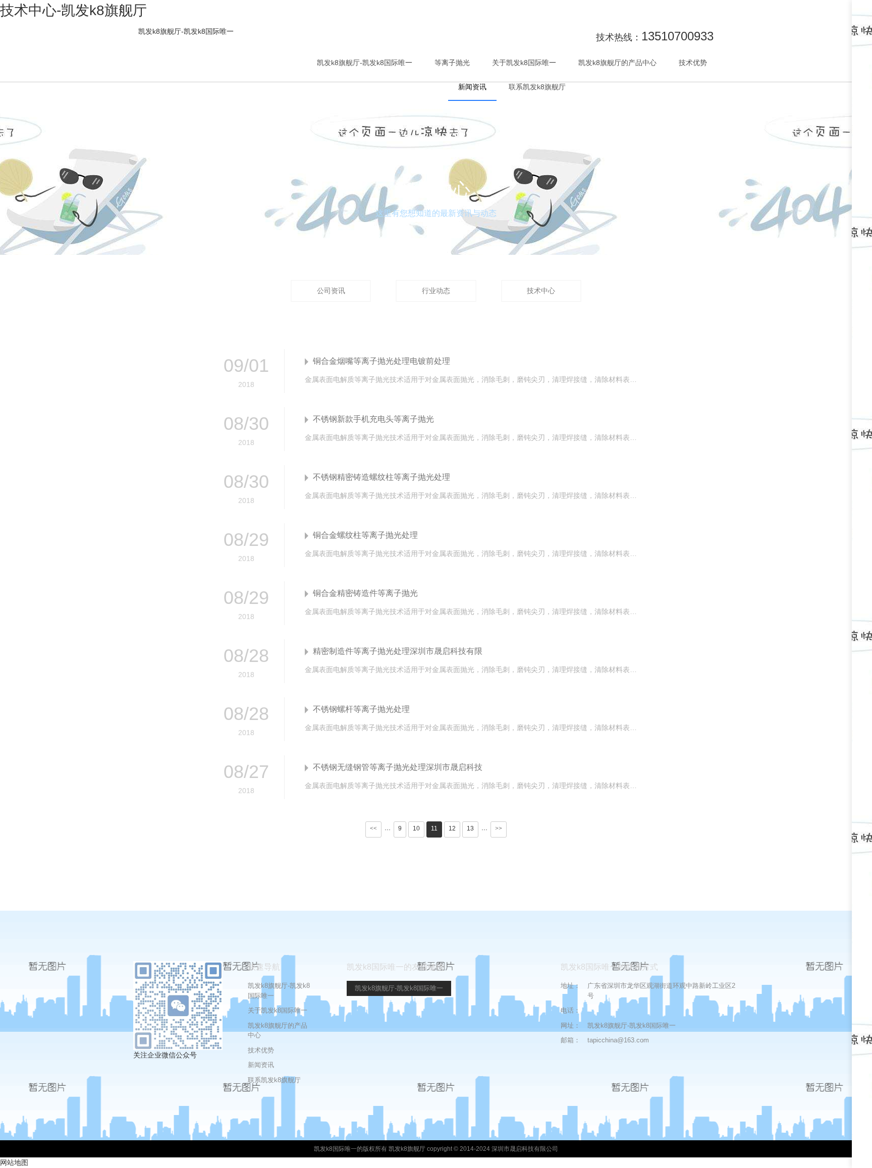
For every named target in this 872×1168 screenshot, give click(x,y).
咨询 (862, 101)
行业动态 (436, 291)
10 (416, 828)
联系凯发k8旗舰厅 (537, 87)
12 (452, 828)
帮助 (862, 139)
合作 (862, 68)
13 (470, 828)
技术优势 (693, 63)
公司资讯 (331, 291)
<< (373, 828)
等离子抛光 (452, 63)
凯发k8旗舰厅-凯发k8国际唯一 (186, 31)
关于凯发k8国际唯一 (524, 63)
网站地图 (14, 1162)
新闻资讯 (472, 87)
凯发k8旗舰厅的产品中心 (617, 63)
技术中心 (541, 291)
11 (434, 828)
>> (498, 828)
